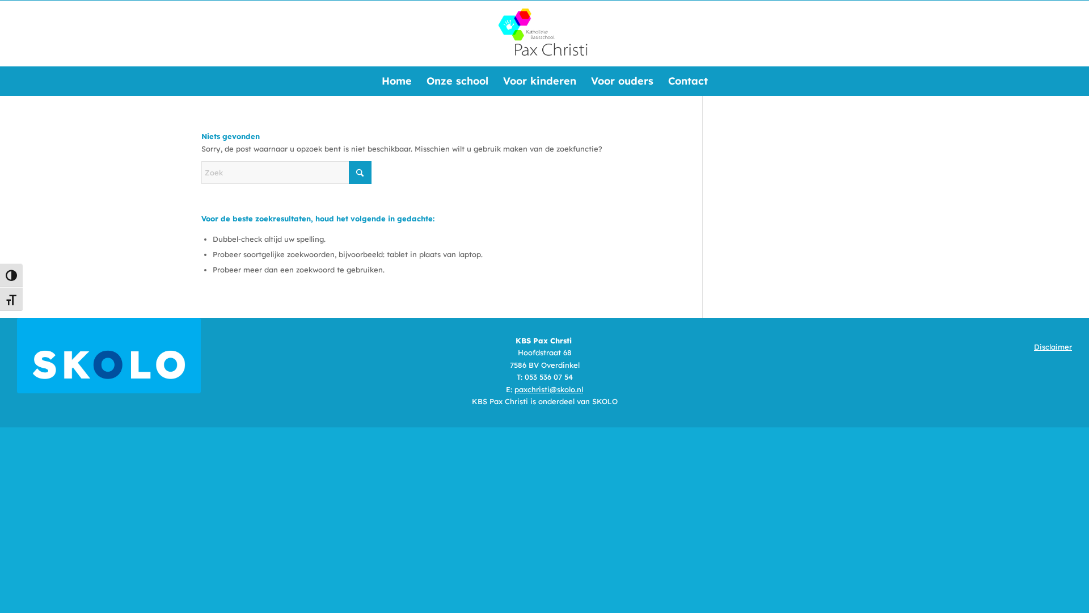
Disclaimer (1053, 346)
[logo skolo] (109, 355)
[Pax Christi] (544, 33)
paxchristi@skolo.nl (548, 389)
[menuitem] (396, 81)
